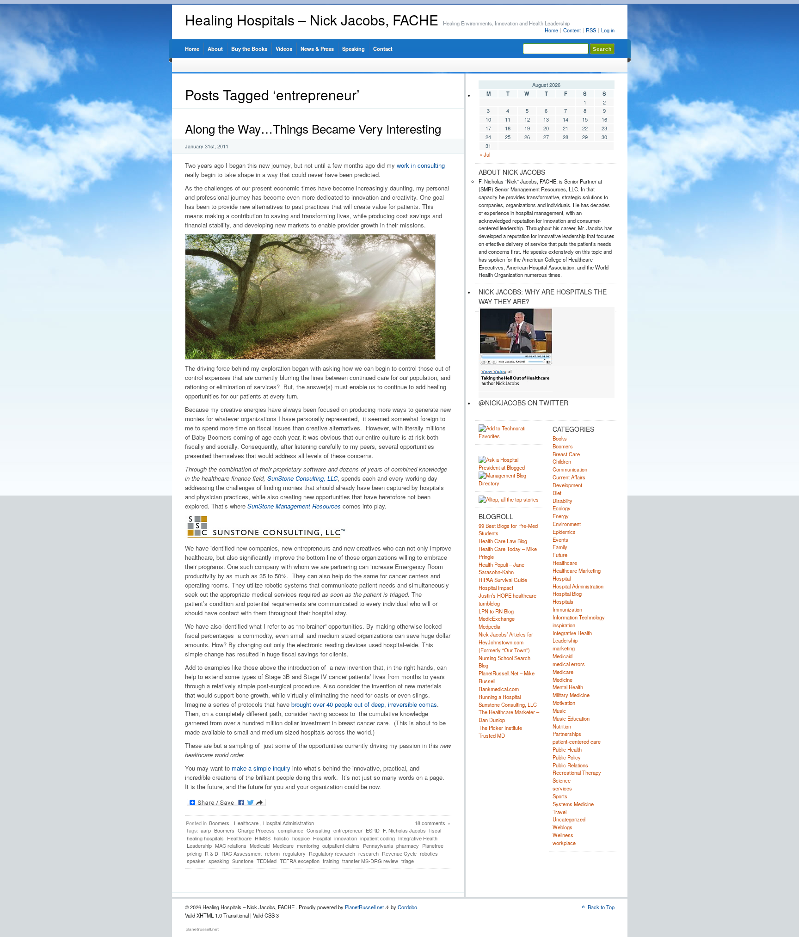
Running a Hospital (500, 696)
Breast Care (566, 454)
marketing (564, 648)
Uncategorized (569, 819)
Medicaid (260, 845)
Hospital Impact (496, 587)
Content (572, 30)
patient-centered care (577, 741)
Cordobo (407, 907)
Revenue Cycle (399, 853)
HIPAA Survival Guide (503, 579)
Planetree (432, 845)
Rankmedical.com (499, 688)
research (368, 853)
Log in (608, 30)
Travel (559, 811)
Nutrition (562, 726)
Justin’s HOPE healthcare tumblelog (507, 599)
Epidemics (564, 531)
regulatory (294, 853)
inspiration (564, 625)
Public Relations (570, 765)
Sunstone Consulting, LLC (508, 704)
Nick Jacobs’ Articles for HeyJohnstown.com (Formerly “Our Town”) (506, 642)
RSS (591, 30)
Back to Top (601, 907)
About (215, 48)
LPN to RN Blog (496, 611)
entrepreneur (348, 830)
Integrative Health (417, 838)
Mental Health (568, 687)
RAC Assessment (241, 853)
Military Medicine (571, 694)
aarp (206, 830)
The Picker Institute (500, 727)
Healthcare (246, 823)
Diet (557, 492)
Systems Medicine (573, 804)
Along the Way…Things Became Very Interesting (313, 128)
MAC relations (230, 845)
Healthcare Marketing (577, 570)
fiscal (435, 830)
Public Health (567, 749)
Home (551, 30)
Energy (561, 516)
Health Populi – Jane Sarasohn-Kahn (501, 568)
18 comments (430, 823)
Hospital (322, 838)
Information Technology (579, 617)
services (562, 788)
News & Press (317, 48)
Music (559, 710)
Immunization (567, 609)
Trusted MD (492, 735)
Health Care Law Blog (503, 541)
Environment (567, 523)
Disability (562, 500)
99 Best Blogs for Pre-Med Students (508, 529)
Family (560, 547)
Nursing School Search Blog (504, 661)
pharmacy (407, 845)
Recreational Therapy (577, 772)
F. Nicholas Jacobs (404, 830)
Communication (570, 469)
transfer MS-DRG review (370, 860)
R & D (211, 853)
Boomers (219, 823)
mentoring (308, 845)
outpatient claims (341, 845)
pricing (194, 853)
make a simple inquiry (261, 768)
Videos (284, 48)
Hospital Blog (567, 593)
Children (562, 461)
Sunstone (242, 860)
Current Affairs (569, 477)
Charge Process (256, 830)
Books (560, 438)
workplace (564, 842)
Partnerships (567, 733)
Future (560, 554)
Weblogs (562, 827)
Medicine (562, 679)
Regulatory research (332, 853)
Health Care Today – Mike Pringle (508, 552)
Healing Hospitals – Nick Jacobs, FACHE (311, 20)
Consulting (318, 830)
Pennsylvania (378, 845)
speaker (196, 860)
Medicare (283, 845)
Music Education (571, 718)
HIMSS (262, 838)
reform (272, 853)
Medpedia (489, 626)
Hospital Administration (288, 823)
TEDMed (267, 860)
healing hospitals (205, 838)
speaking (219, 860)
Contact (383, 48)
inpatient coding (377, 838)
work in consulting (421, 165)
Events (560, 539)
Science (562, 780)
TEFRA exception (300, 860)
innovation (345, 838)
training (331, 860)
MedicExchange (497, 618)
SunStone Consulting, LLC (302, 478)
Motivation (564, 702)
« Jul (484, 154)
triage (407, 860)
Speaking (353, 48)
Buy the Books (249, 48)
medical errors (569, 664)
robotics (429, 853)
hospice (301, 838)
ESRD (373, 830)
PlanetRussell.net (364, 907)
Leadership (199, 845)
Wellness (563, 835)
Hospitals (563, 601)
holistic (281, 838)
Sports (560, 796)
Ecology (562, 508)
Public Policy (567, 757)
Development (567, 485)
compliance (290, 830)
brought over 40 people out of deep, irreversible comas (364, 704)
